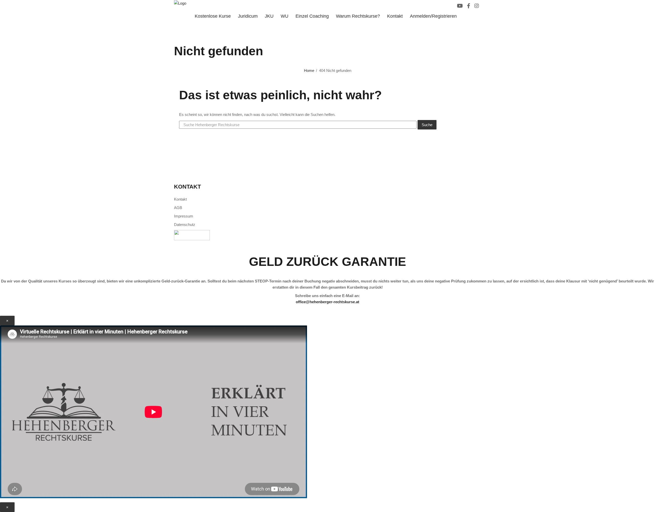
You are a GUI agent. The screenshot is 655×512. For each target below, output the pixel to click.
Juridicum (248, 16)
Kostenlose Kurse (213, 16)
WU (284, 16)
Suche (427, 125)
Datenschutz (184, 224)
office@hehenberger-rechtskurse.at (327, 302)
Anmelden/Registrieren (433, 16)
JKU (269, 16)
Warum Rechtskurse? (358, 16)
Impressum (183, 216)
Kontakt (395, 16)
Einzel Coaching (312, 16)
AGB (178, 207)
